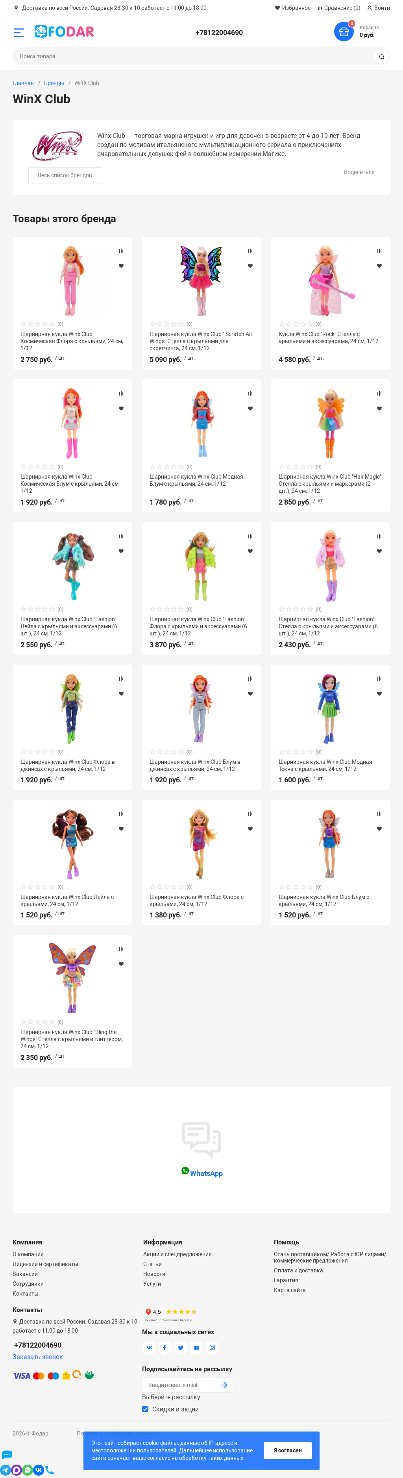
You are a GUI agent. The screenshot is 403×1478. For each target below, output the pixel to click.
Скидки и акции (175, 1409)
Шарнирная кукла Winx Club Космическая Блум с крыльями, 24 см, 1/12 (70, 483)
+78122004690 (219, 32)
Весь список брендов (65, 175)
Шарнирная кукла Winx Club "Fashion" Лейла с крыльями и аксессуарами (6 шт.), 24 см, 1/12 (68, 626)
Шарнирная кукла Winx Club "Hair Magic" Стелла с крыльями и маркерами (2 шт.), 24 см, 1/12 (330, 483)
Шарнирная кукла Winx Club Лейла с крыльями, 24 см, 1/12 (67, 900)
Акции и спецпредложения (177, 1254)
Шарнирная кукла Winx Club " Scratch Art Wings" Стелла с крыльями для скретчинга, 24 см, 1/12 (201, 341)
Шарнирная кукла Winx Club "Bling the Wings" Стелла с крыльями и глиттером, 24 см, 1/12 (71, 1039)
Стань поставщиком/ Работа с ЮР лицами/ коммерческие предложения (330, 1257)
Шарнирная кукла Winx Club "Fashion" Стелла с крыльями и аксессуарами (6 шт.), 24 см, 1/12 (328, 626)
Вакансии (25, 1274)
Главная (23, 83)
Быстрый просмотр (72, 281)
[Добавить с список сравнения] (121, 251)
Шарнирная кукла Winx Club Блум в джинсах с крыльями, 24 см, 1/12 (195, 765)
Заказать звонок (38, 1357)
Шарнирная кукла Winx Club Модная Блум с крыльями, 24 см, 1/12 (196, 480)
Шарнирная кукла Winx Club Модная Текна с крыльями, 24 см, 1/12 (325, 765)
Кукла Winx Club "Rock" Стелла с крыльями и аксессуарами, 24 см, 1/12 (329, 337)
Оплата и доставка (298, 1270)
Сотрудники (28, 1284)
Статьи (152, 1264)
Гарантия (286, 1280)
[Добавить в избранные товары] (121, 265)
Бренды (54, 83)
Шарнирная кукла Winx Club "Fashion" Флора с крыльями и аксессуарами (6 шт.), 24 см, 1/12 (198, 626)
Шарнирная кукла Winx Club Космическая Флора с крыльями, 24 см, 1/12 (71, 341)
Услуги (152, 1284)
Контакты (26, 1293)
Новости (154, 1274)
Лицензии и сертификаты (45, 1264)
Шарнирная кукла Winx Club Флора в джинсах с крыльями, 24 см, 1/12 (67, 765)
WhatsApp (206, 1173)
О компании (28, 1254)
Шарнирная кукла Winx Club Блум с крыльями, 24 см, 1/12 (324, 900)
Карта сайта (290, 1290)
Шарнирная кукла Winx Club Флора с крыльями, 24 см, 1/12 (197, 900)
